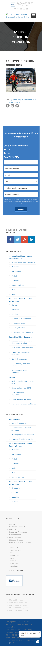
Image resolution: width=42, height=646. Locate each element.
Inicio (8, 638)
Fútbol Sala (16, 281)
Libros (12, 558)
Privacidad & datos (19, 638)
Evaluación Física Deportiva (22, 348)
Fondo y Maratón (18, 328)
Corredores (16, 488)
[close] (39, 632)
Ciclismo (15, 305)
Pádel (14, 290)
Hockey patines (18, 285)
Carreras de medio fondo (21, 319)
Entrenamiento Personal (21, 399)
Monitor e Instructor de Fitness (24, 404)
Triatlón (15, 314)
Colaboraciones (15, 537)
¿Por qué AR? (15, 550)
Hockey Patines (18, 477)
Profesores (14, 556)
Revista (13, 561)
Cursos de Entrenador (17, 527)
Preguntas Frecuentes (18, 532)
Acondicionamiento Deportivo (23, 262)
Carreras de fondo (18, 323)
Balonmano (16, 271)
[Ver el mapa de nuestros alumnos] (14, 581)
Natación (15, 310)
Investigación (15, 563)
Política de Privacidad (10, 201)
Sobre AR (14, 548)
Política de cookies (14, 640)
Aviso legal (31, 638)
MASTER (10, 153)
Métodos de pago (16, 540)
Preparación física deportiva (22, 439)
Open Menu (33, 15)
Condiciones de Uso (29, 199)
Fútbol (14, 276)
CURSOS (10, 149)
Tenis (13, 294)
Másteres (12, 529)
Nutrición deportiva (19, 359)
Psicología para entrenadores (23, 435)
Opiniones (14, 566)
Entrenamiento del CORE (21, 388)
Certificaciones (15, 535)
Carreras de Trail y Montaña (22, 332)
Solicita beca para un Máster (20, 543)
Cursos (12, 524)
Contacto (13, 643)
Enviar (21, 209)
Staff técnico (15, 553)
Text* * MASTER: (11, 157)
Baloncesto (16, 267)
